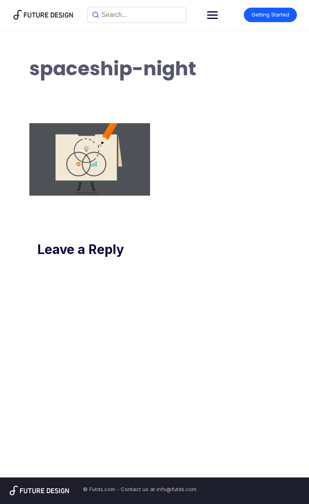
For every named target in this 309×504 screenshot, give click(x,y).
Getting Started (270, 14)
